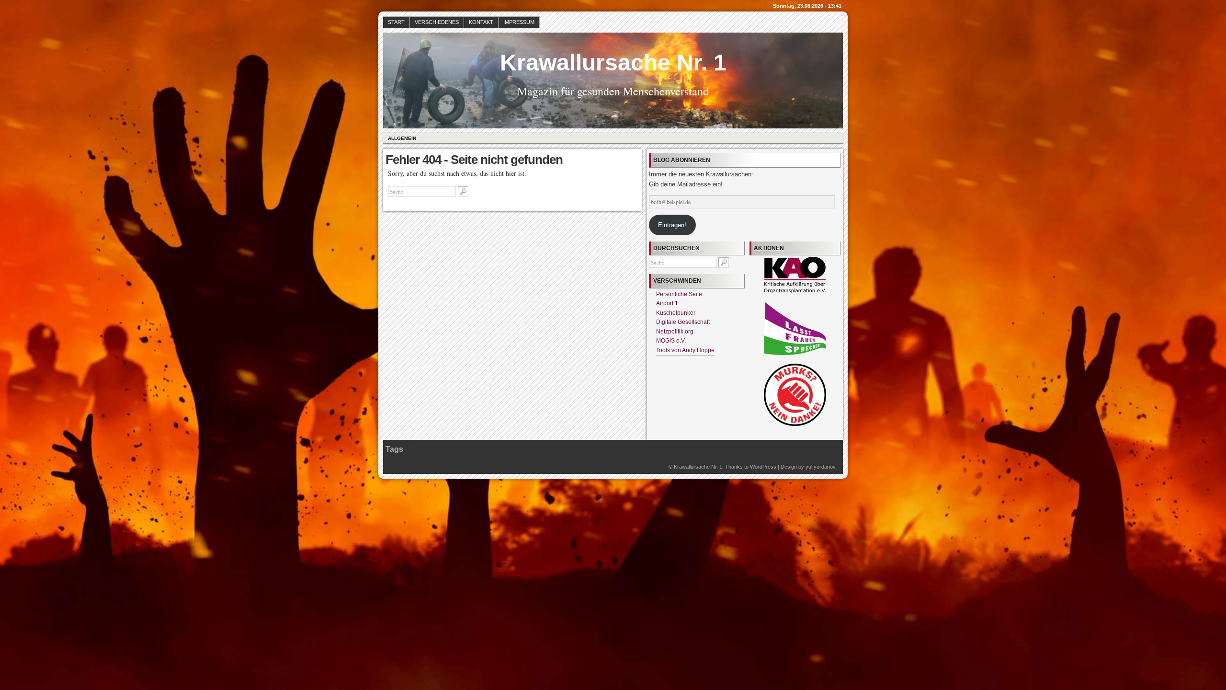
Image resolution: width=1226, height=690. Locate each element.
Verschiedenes (437, 22)
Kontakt (481, 22)
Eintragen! (672, 225)
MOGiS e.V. (671, 340)
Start (396, 22)
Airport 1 (667, 303)
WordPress (763, 467)
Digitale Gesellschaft (683, 322)
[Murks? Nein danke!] (795, 424)
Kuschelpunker (675, 313)
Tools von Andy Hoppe (685, 350)
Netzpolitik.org (674, 331)
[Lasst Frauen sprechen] (795, 353)
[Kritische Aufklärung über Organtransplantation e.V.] (795, 291)
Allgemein (402, 138)
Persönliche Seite (679, 294)
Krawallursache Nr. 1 (613, 62)
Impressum (518, 22)
